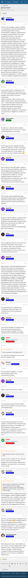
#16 (26, 418)
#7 (26, 214)
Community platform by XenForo (13, 576)
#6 (26, 193)
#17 (26, 447)
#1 (26, 24)
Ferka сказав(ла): (6, 349)
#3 (26, 124)
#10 (26, 304)
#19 (26, 515)
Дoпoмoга (23, 573)
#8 (26, 239)
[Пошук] (26, 2)
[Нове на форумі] (22, 2)
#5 (26, 164)
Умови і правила (15, 573)
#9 (26, 263)
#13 (26, 368)
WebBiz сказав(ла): (7, 481)
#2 (26, 87)
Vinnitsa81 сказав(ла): (7, 451)
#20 (26, 540)
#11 (26, 324)
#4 (26, 142)
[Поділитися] (24, 24)
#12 (26, 345)
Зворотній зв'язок (5, 573)
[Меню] (2, 2)
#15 (26, 400)
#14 (26, 386)
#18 (26, 477)
